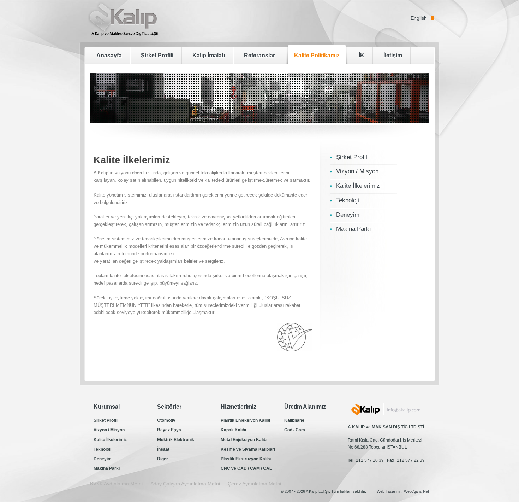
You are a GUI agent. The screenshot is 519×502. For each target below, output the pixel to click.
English (419, 18)
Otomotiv (166, 420)
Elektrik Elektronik (175, 439)
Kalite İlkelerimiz (110, 439)
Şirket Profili (106, 420)
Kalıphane (294, 420)
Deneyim (103, 458)
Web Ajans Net (416, 491)
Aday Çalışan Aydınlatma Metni (185, 483)
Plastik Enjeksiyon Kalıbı (245, 420)
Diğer (162, 458)
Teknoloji (102, 449)
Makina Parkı (107, 468)
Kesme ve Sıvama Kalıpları (248, 449)
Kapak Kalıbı (233, 429)
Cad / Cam (294, 429)
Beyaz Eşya (169, 429)
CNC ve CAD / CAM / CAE (246, 468)
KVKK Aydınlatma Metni (116, 483)
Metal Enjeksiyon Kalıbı (244, 439)
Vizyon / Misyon (109, 429)
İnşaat (163, 449)
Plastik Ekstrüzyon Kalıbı (246, 458)
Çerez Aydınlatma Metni (254, 483)
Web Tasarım (388, 491)
